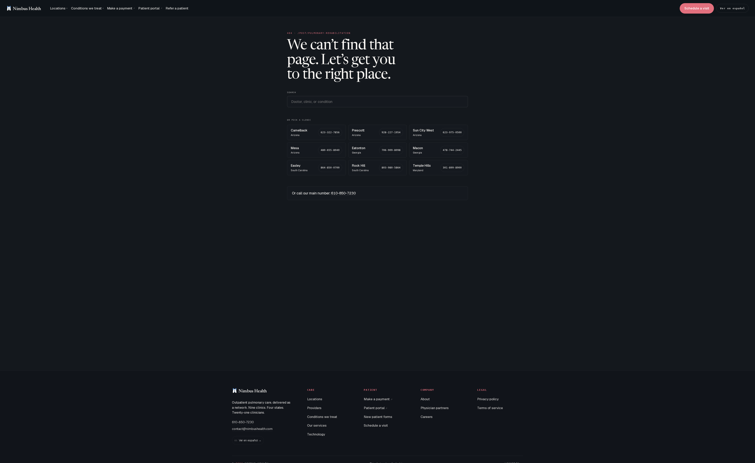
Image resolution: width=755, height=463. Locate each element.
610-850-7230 (343, 193)
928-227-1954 (391, 132)
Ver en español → (248, 440)
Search (291, 92)
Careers (427, 417)
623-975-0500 (452, 132)
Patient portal (150, 8)
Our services (317, 425)
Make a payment (121, 8)
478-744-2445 (452, 150)
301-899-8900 (452, 167)
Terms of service (490, 408)
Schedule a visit (696, 8)
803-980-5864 (391, 167)
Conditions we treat (87, 8)
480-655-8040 (330, 150)
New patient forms (378, 417)
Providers (314, 408)
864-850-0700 (330, 167)
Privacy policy (488, 399)
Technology (316, 434)
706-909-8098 (391, 150)
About (425, 399)
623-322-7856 (330, 132)
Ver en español (732, 8)
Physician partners (435, 408)
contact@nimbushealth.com (252, 429)
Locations (58, 8)
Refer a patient (177, 8)
